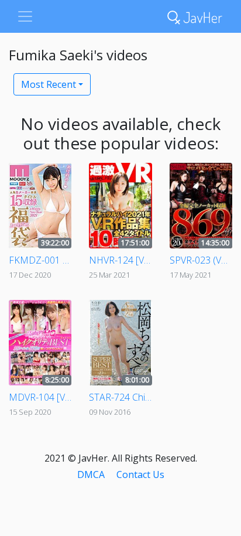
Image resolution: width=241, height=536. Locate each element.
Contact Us (140, 474)
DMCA (91, 474)
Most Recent (48, 84)
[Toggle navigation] (25, 16)
